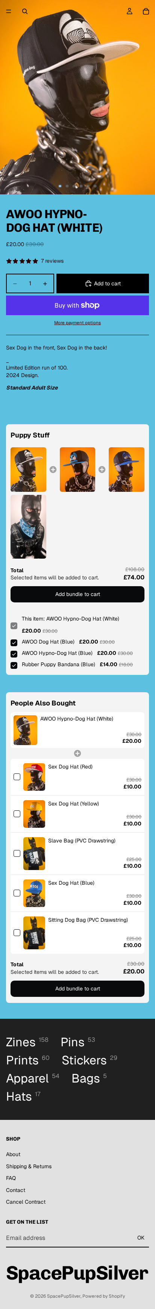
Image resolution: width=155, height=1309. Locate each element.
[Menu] (8, 11)
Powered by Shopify (103, 1296)
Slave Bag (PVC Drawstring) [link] (81, 840)
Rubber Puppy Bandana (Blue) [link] (58, 664)
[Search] (25, 11)
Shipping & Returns (29, 1166)
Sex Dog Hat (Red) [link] (70, 766)
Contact (15, 1190)
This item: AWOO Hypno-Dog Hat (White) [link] (70, 618)
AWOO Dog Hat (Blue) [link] (48, 641)
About (13, 1154)
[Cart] (146, 11)
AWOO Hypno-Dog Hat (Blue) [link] (57, 653)
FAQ (11, 1178)
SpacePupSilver (64, 1296)
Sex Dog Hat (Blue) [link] (71, 882)
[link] (28, 469)
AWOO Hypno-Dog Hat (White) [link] (76, 718)
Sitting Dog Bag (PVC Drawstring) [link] (88, 919)
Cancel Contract (26, 1201)
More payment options (77, 322)
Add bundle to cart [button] (77, 594)
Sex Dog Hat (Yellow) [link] (73, 803)
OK (140, 1237)
